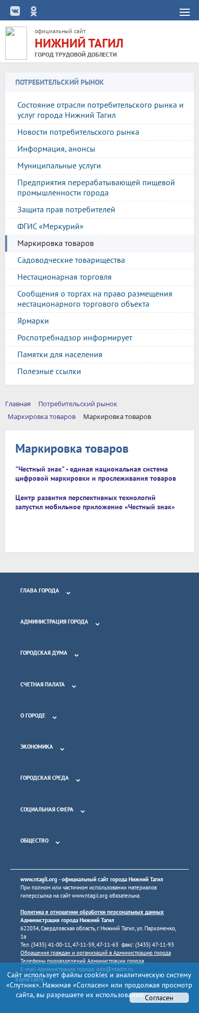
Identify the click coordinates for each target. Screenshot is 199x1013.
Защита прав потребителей (66, 209)
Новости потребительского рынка (78, 132)
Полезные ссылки (49, 371)
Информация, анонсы (56, 148)
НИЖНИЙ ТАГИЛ (79, 43)
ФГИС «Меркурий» (50, 226)
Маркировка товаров (55, 243)
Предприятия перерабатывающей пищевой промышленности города (96, 187)
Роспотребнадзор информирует (74, 337)
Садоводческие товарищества (71, 260)
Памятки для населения (60, 354)
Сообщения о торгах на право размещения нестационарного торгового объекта (94, 298)
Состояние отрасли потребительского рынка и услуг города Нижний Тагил (100, 110)
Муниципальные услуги (59, 165)
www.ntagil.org (38, 879)
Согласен (159, 997)
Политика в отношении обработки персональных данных (92, 912)
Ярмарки (33, 320)
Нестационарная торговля (64, 276)
